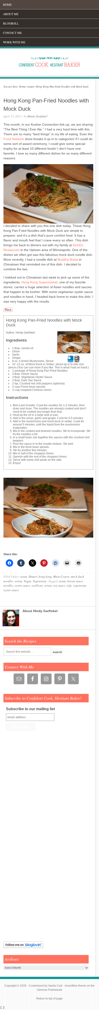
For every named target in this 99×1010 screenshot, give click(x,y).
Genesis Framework (49, 989)
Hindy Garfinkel (37, 116)
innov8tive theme (75, 985)
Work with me (14, 42)
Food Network (13, 139)
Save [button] (70, 360)
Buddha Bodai (68, 259)
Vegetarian (39, 581)
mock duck (77, 576)
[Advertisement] (17, 866)
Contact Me (12, 33)
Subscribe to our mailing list (30, 709)
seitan (18, 581)
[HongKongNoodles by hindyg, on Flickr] (48, 536)
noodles (8, 581)
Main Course (61, 576)
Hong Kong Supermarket (39, 282)
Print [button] (76, 360)
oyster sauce (22, 585)
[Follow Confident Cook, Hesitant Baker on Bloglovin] (23, 947)
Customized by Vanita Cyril (45, 985)
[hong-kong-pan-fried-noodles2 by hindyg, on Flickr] (48, 222)
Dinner (33, 576)
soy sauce (59, 585)
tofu (69, 585)
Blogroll (11, 23)
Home (7, 5)
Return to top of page (49, 998)
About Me (10, 14)
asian (23, 576)
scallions (37, 585)
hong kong (45, 576)
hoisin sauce (75, 581)
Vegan (27, 581)
